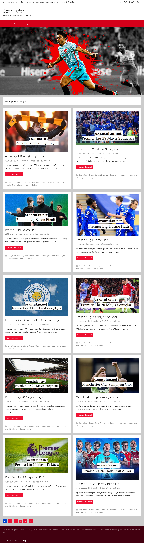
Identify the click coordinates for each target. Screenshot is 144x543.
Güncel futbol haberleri (108, 175)
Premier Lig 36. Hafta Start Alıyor (98, 484)
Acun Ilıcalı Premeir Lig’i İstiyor (25, 156)
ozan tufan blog (50, 182)
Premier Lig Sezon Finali (21, 230)
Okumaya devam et (14, 174)
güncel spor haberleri (125, 175)
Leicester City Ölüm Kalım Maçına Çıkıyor (33, 320)
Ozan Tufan (14, 11)
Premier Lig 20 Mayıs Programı (26, 397)
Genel (26, 182)
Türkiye (34, 185)
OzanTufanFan (37, 160)
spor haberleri (26, 185)
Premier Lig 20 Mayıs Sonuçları (97, 317)
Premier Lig (16, 185)
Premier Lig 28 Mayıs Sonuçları (97, 149)
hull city (32, 182)
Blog (138, 2)
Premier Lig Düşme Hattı (92, 240)
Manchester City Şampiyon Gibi (97, 397)
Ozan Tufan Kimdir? (127, 2)
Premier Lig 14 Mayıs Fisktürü (24, 477)
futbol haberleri (17, 182)
